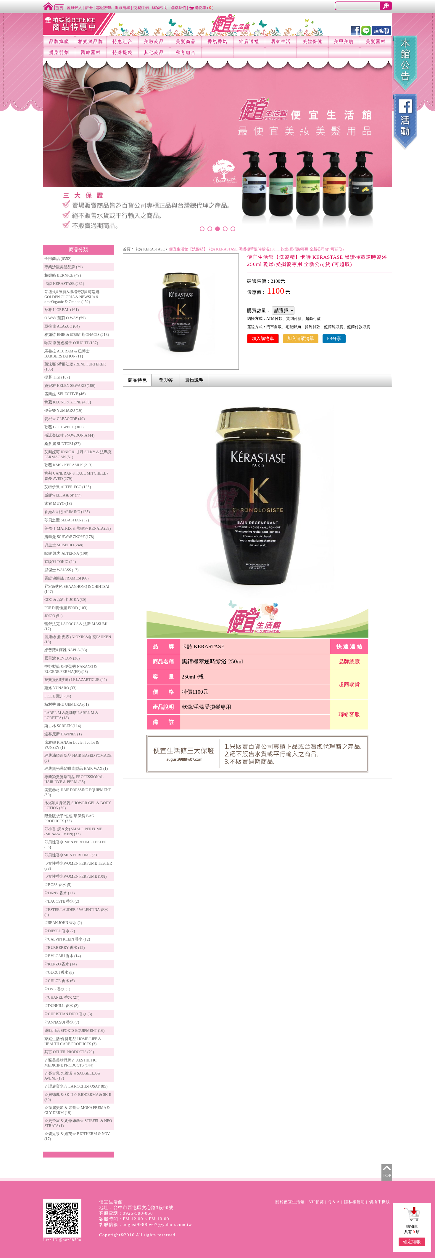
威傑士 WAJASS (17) (61, 570)
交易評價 (141, 7)
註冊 (89, 7)
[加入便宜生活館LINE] (366, 30)
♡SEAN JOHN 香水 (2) (63, 922)
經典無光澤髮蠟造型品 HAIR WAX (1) (76, 768)
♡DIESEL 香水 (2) (59, 931)
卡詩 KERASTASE (150, 249)
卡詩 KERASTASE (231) (64, 283)
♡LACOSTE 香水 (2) (61, 901)
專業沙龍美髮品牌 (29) (63, 267)
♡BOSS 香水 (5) (57, 884)
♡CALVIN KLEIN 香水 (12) (67, 939)
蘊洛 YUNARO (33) (60, 688)
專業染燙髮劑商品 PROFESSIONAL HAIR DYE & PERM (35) (74, 779)
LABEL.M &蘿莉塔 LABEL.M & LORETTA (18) (71, 715)
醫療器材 (91, 52)
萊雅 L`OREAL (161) (61, 309)
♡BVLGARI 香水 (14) (62, 956)
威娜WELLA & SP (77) (62, 495)
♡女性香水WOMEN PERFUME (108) (75, 876)
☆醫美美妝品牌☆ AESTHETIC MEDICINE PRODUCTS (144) (70, 1062)
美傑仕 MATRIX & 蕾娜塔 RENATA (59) (77, 528)
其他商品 (154, 52)
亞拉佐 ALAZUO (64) (62, 326)
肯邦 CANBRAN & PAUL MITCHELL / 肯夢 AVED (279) (76, 476)
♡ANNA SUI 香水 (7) (61, 1022)
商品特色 (137, 380)
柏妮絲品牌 (90, 41)
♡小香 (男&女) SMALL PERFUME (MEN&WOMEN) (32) (73, 831)
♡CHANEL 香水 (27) (61, 997)
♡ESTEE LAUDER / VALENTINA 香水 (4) (76, 912)
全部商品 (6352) (57, 258)
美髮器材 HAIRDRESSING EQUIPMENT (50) (77, 792)
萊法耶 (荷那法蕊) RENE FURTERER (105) (75, 366)
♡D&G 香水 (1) (57, 989)
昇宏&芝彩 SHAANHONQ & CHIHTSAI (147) (76, 589)
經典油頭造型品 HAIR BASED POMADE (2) (78, 758)
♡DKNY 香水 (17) (59, 893)
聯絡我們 (178, 7)
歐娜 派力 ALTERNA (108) (66, 553)
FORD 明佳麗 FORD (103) (65, 608)
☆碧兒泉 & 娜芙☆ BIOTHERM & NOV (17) (77, 1136)
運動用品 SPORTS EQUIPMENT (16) (74, 1030)
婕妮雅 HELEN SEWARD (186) (69, 385)
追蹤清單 (122, 7)
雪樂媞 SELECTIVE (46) (65, 394)
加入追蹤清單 (300, 338)
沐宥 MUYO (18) (58, 503)
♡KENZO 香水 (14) (60, 964)
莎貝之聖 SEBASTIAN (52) (66, 520)
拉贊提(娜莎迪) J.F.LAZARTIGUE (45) (75, 679)
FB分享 (334, 338)
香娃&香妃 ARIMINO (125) (67, 512)
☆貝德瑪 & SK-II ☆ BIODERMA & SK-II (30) (77, 1097)
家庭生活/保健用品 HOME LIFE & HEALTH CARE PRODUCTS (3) (72, 1041)
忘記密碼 (104, 7)
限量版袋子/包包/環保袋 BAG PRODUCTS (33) (69, 818)
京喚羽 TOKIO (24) (60, 561)
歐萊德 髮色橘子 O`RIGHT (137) (71, 343)
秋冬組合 (186, 52)
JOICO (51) (53, 616)
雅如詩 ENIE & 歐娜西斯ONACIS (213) (76, 334)
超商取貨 (349, 684)
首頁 (126, 249)
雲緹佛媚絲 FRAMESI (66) (66, 578)
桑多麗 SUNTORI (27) (62, 443)
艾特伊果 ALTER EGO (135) (67, 487)
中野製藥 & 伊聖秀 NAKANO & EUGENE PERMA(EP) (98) (70, 669)
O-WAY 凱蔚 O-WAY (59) (65, 318)
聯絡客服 (349, 714)
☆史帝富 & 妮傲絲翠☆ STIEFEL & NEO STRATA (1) (78, 1123)
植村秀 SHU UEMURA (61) (66, 704)
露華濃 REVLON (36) (62, 658)
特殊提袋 (122, 52)
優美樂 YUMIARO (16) (63, 410)
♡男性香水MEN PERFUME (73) (71, 855)
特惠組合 (122, 41)
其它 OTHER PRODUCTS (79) (69, 1052)
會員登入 (74, 7)
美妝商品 (154, 41)
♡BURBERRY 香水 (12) (64, 947)
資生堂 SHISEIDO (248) (63, 545)
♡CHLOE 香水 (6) (59, 980)
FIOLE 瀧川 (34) (57, 696)
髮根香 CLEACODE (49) (64, 418)
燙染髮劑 (59, 52)
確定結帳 (412, 1241)
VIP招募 (316, 1202)
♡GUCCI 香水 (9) (59, 972)
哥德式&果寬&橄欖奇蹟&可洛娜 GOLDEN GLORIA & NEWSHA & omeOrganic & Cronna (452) (71, 297)
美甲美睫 (344, 41)
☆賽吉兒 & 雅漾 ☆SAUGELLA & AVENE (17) (72, 1075)
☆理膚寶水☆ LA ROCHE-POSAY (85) (75, 1086)
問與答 (166, 380)
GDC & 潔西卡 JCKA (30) (65, 599)
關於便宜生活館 (290, 1202)
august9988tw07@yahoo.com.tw (157, 1224)
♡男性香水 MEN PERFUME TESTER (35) (75, 844)
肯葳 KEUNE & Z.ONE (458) (67, 402)
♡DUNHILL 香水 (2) (61, 1005)
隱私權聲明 (354, 1202)
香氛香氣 (217, 41)
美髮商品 (186, 41)
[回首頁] (53, 6)
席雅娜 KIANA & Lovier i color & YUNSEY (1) (71, 745)
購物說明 (159, 7)
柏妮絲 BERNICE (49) (62, 275)
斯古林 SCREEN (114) (62, 726)
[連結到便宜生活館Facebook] (355, 30)
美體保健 (312, 41)
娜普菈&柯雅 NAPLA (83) (65, 650)
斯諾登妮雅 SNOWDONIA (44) (69, 435)
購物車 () (203, 7)
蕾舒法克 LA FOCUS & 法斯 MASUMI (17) (75, 626)
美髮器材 (376, 41)
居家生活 (281, 41)
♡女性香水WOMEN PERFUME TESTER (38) (78, 866)
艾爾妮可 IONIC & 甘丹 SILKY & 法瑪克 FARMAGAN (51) (78, 454)
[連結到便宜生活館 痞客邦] (381, 30)
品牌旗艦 (59, 41)
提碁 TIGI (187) (57, 377)
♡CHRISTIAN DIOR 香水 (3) (68, 1014)
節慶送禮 (249, 41)
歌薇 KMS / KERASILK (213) (68, 465)
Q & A (334, 1202)
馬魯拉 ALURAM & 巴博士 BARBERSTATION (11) (67, 353)
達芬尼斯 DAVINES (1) (63, 734)
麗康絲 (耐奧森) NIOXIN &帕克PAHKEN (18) (77, 639)
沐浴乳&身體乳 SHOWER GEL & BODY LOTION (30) (77, 805)
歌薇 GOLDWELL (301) (63, 427)
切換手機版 (379, 1202)
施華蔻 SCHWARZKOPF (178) (69, 536)
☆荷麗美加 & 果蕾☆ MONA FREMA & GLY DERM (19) (77, 1110)
